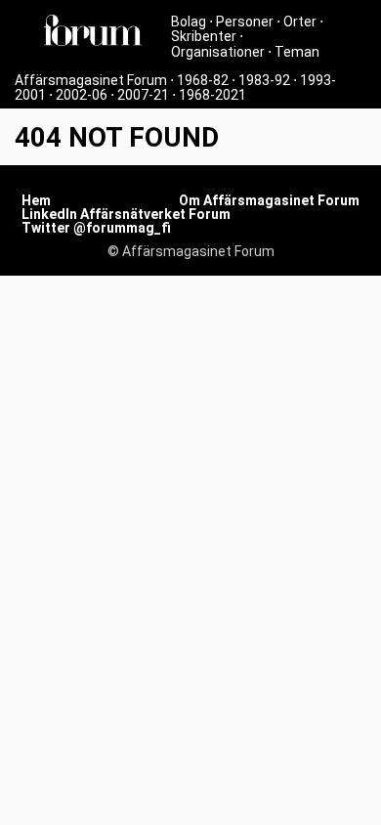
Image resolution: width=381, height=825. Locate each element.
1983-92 (264, 80)
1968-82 (203, 80)
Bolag (188, 21)
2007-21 (143, 95)
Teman (297, 52)
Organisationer (218, 52)
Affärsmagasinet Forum (91, 80)
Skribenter (203, 36)
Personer (245, 21)
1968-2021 (212, 95)
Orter (300, 21)
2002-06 (81, 95)
